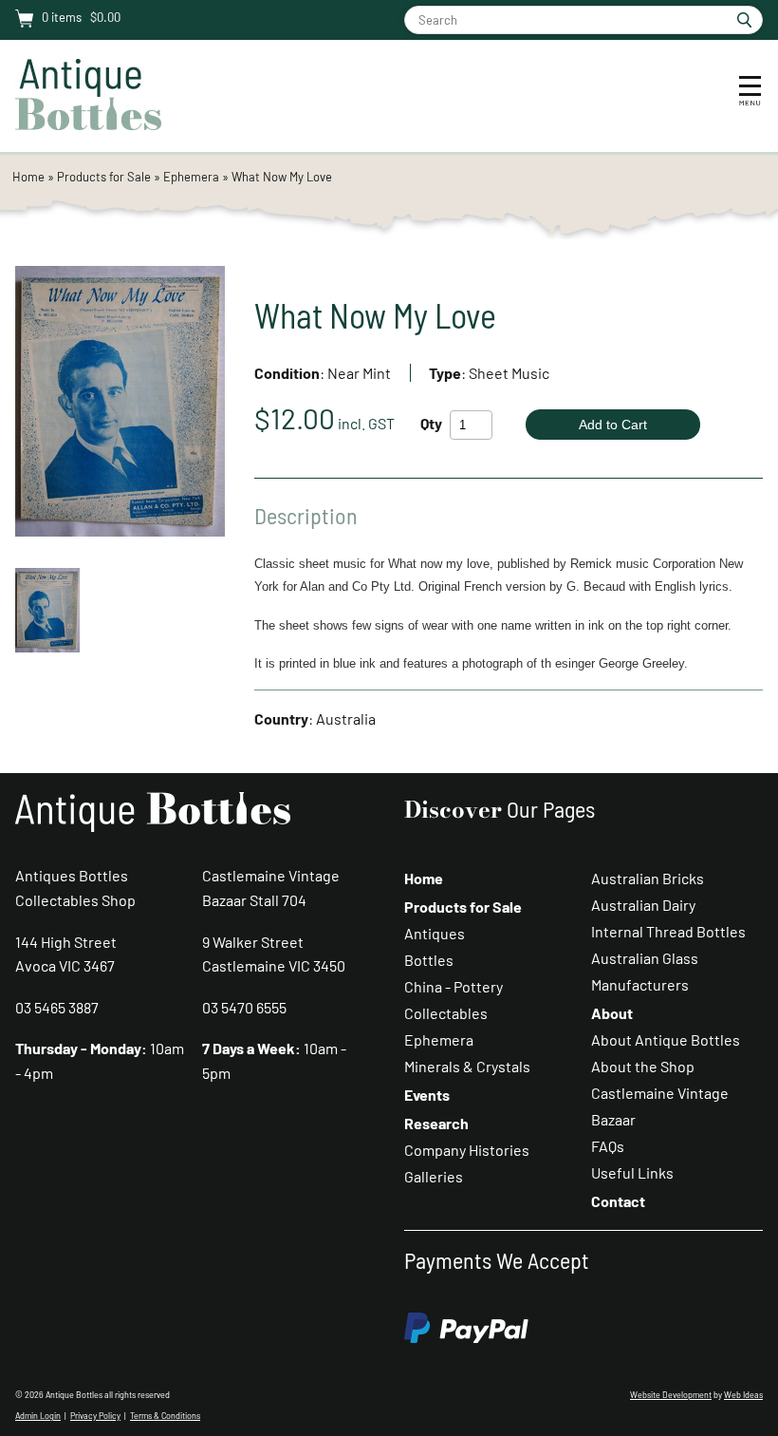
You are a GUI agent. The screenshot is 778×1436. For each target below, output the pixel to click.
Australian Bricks (647, 878)
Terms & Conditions (165, 1415)
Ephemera (191, 176)
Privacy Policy (95, 1415)
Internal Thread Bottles (668, 931)
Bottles (429, 960)
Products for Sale (104, 176)
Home (28, 176)
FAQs (607, 1146)
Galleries (433, 1176)
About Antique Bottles (665, 1039)
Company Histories (466, 1150)
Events (427, 1095)
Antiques (434, 933)
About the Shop (643, 1066)
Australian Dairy (643, 905)
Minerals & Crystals (467, 1066)
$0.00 (103, 17)
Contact (618, 1201)
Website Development (671, 1394)
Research (436, 1123)
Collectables (446, 1013)
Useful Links (632, 1172)
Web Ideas (743, 1394)
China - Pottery (453, 986)
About (612, 1013)
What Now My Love (282, 176)
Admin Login (38, 1415)
